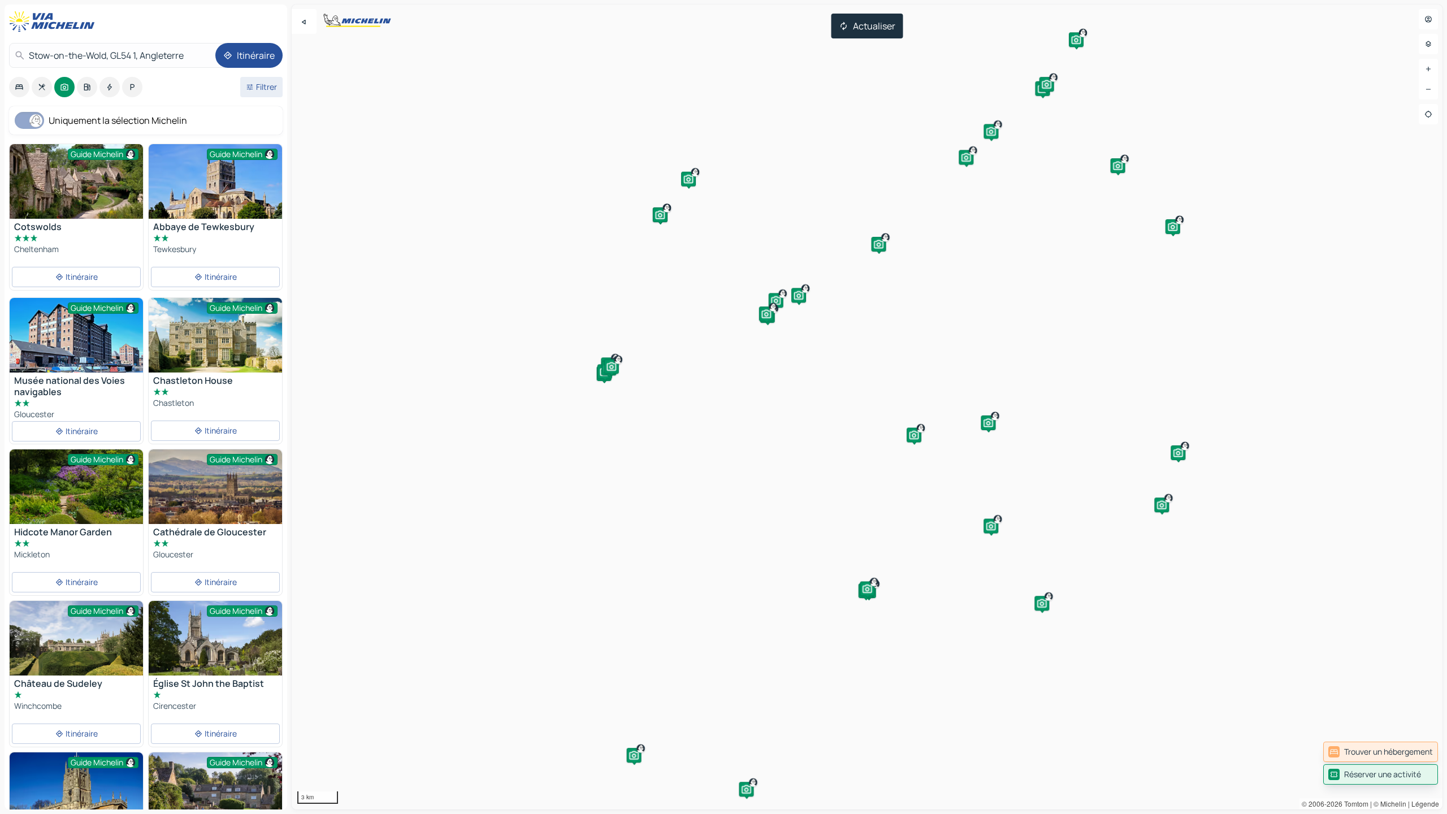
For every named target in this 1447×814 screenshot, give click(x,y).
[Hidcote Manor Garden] (76, 493)
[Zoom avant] (1428, 69)
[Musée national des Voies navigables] (76, 352)
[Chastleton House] (215, 342)
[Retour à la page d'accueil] (54, 21)
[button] (1118, 165)
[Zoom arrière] (1428, 89)
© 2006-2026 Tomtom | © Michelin (1354, 803)
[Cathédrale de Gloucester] (215, 486)
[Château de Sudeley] (76, 645)
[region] (867, 407)
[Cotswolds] (76, 188)
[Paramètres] (1428, 44)
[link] (1380, 752)
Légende (1425, 803)
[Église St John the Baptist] (215, 645)
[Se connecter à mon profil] (1428, 19)
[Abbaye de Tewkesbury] (215, 189)
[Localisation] (1428, 114)
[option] (19, 87)
